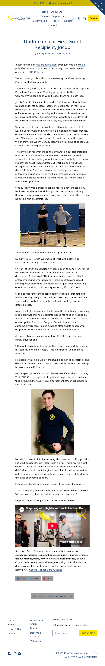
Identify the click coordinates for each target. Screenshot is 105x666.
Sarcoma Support (51, 16)
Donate (68, 20)
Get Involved (40, 20)
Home (44, 11)
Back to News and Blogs (54, 596)
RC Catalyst (37, 72)
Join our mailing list (62, 619)
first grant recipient (46, 64)
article (81, 64)
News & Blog (15, 629)
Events (11, 624)
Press (55, 20)
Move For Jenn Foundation (76, 653)
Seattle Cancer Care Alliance (45, 569)
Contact (52, 25)
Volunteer (35, 640)
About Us (57, 11)
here (47, 82)
